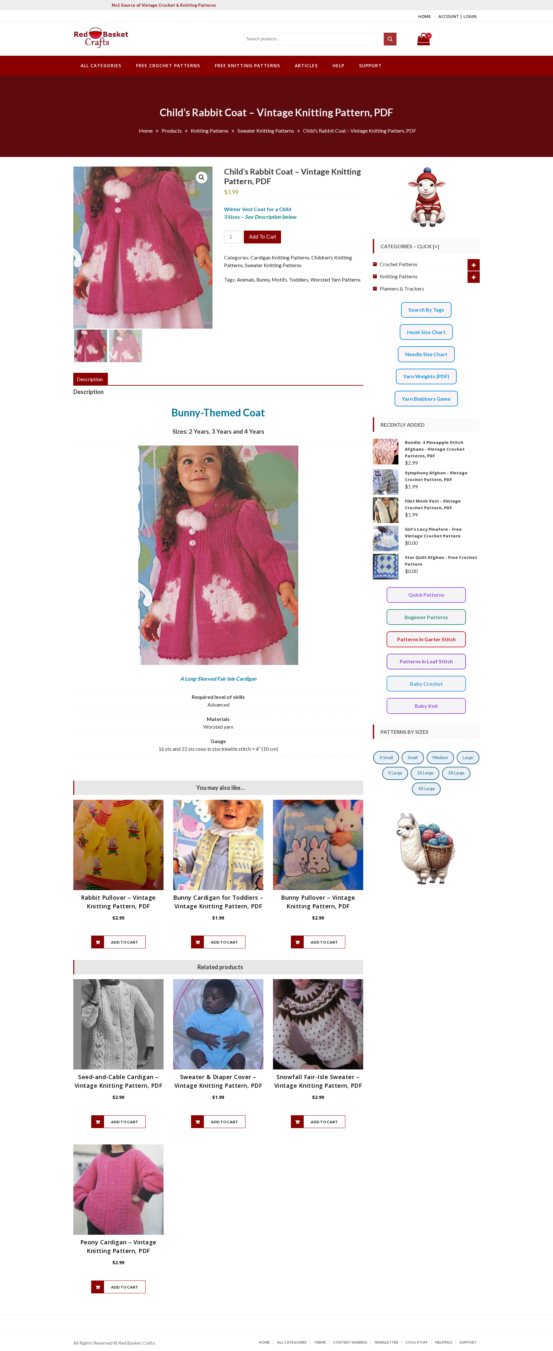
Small (413, 757)
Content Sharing (350, 1342)
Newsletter (386, 1342)
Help (338, 65)
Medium (440, 757)
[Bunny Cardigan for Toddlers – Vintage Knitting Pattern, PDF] (218, 845)
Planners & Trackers (402, 288)
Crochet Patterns (399, 264)
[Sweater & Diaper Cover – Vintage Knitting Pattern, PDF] (218, 1024)
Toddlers (299, 279)
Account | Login (457, 16)
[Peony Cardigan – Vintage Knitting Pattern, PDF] (118, 1189)
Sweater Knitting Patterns (273, 265)
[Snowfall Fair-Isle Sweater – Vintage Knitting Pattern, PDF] (318, 1024)
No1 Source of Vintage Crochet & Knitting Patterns (164, 5)
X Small (386, 757)
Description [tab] (90, 379)
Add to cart (262, 237)
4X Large (426, 788)
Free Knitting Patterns (247, 65)
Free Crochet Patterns (168, 65)
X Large (395, 772)
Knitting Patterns (399, 276)
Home (424, 16)
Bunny (263, 279)
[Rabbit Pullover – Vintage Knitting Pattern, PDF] (118, 845)
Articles (306, 65)
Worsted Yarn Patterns (335, 279)
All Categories (101, 65)
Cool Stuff (416, 1342)
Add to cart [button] (124, 942)
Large (468, 757)
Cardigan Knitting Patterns (280, 257)
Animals (245, 279)
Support (370, 65)
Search (391, 39)
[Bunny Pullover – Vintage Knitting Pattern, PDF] (318, 845)
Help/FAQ (443, 1342)
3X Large (456, 772)
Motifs (279, 279)
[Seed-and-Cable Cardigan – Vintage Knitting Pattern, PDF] (118, 1024)
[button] (201, 177)
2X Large (425, 772)
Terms (320, 1342)
